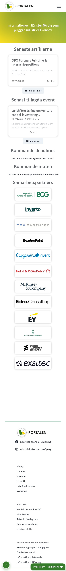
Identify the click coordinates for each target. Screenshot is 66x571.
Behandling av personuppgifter (33, 547)
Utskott (21, 481)
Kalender (21, 476)
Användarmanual (26, 552)
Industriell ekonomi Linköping (35, 441)
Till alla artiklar (33, 90)
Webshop (22, 490)
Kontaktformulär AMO (29, 509)
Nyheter (21, 471)
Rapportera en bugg (27, 523)
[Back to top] (6, 565)
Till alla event (33, 141)
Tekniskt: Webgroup (27, 519)
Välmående (23, 514)
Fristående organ (26, 485)
